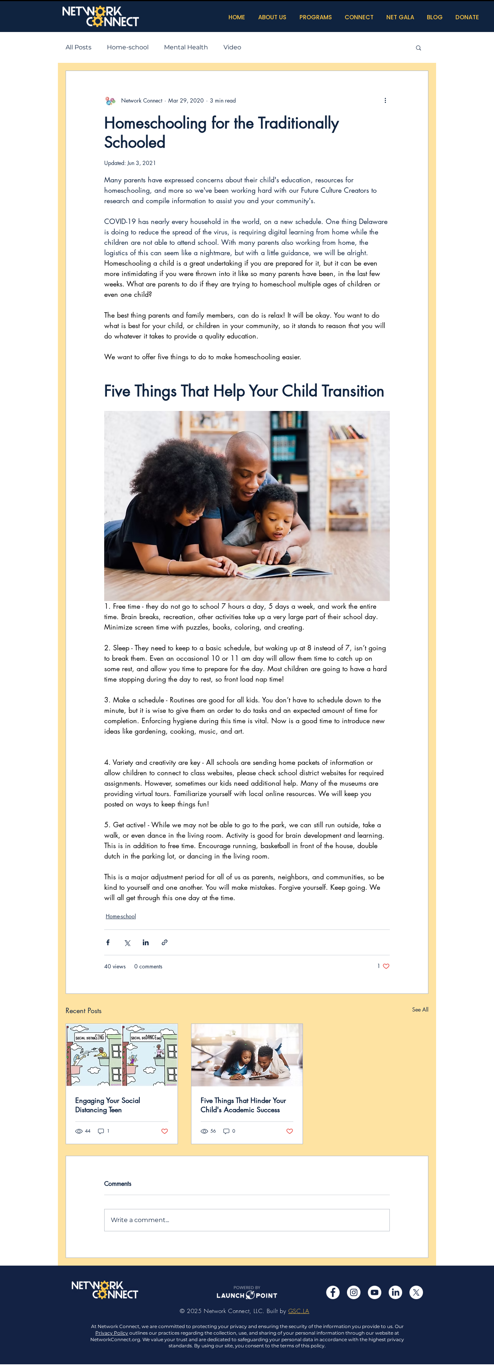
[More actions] (385, 100)
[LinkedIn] (395, 1292)
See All (420, 1009)
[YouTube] (374, 1292)
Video (232, 47)
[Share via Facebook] (108, 942)
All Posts (78, 47)
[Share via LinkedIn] (145, 942)
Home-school (128, 47)
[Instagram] (353, 1292)
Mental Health (186, 47)
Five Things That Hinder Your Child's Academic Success (243, 1105)
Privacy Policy (111, 1333)
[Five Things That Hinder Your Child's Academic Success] (247, 1055)
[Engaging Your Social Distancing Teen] (122, 1055)
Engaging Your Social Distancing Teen (107, 1105)
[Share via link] (164, 942)
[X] (416, 1292)
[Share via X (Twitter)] (126, 942)
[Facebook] (333, 1292)
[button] (418, 47)
